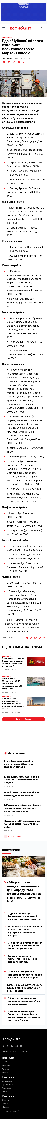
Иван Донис (7, 59)
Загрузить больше (23, 719)
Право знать (7, 1084)
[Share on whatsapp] (13, 62)
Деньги (5, 1100)
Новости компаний (10, 1111)
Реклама (6, 1065)
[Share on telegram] (18, 62)
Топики (5, 1072)
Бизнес (5, 1092)
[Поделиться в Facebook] (4, 62)
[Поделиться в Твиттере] (8, 62)
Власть (5, 1104)
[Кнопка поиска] (42, 28)
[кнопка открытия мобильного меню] (3, 28)
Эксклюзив (7, 1081)
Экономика (7, 1088)
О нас (4, 1062)
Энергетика (7, 37)
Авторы (5, 1069)
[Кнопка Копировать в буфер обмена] (23, 62)
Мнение (5, 1107)
